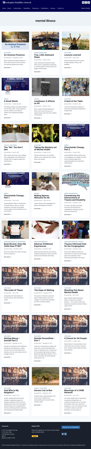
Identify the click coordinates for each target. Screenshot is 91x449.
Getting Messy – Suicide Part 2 (12, 339)
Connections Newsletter (70, 193)
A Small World (11, 101)
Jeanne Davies (39, 200)
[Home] (41, 17)
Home (4, 8)
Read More (8, 67)
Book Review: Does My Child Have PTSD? (15, 245)
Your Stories (7, 52)
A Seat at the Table (73, 101)
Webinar (6, 99)
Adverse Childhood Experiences (43, 245)
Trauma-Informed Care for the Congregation (75, 245)
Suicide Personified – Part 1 (44, 339)
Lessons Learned (72, 55)
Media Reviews (21, 241)
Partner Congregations (40, 52)
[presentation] (15, 41)
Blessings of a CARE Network (74, 391)
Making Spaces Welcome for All (42, 196)
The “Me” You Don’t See (13, 148)
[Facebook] (83, 2)
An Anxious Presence (14, 55)
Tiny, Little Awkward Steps (44, 56)
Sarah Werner (8, 57)
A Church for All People (75, 338)
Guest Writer (38, 59)
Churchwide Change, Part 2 (74, 148)
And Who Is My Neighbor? (11, 391)
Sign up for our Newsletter (71, 427)
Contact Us (60, 8)
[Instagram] (86, 2)
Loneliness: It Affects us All (44, 102)
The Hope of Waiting (44, 290)
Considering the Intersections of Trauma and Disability (74, 197)
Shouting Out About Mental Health (74, 291)
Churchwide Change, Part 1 (14, 196)
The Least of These (13, 290)
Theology (36, 99)
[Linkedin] (89, 2)
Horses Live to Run (43, 390)
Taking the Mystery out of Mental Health (45, 148)
